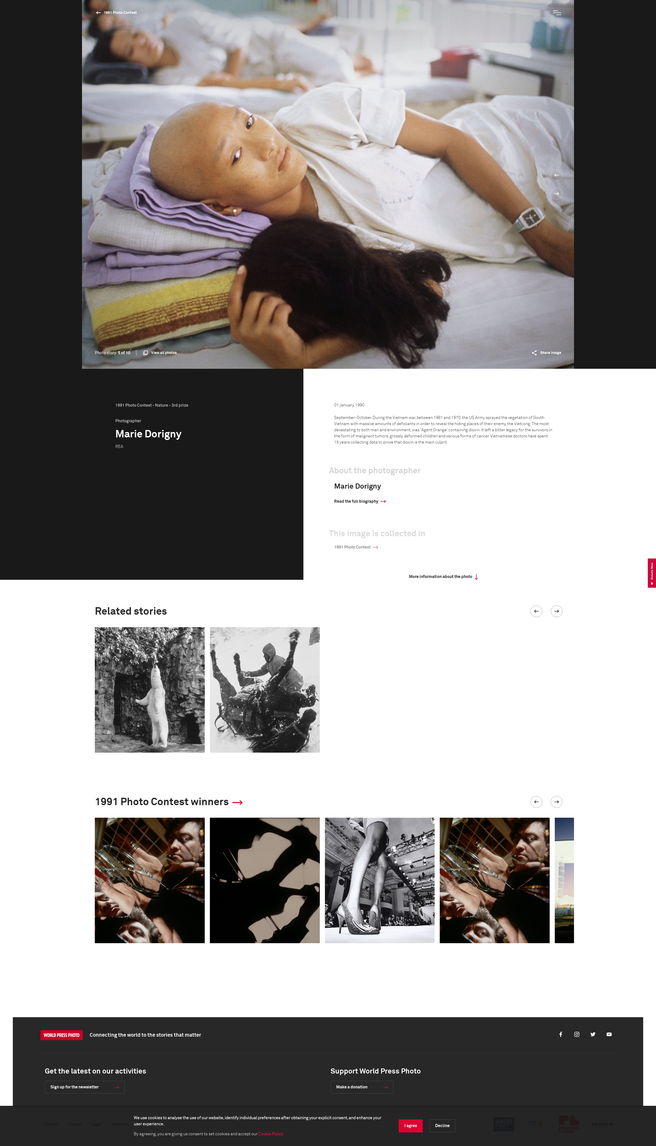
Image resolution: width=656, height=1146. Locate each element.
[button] (536, 611)
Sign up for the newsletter (74, 1087)
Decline (442, 1126)
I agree (410, 1126)
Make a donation (351, 1087)
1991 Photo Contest (120, 13)
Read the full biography (356, 501)
